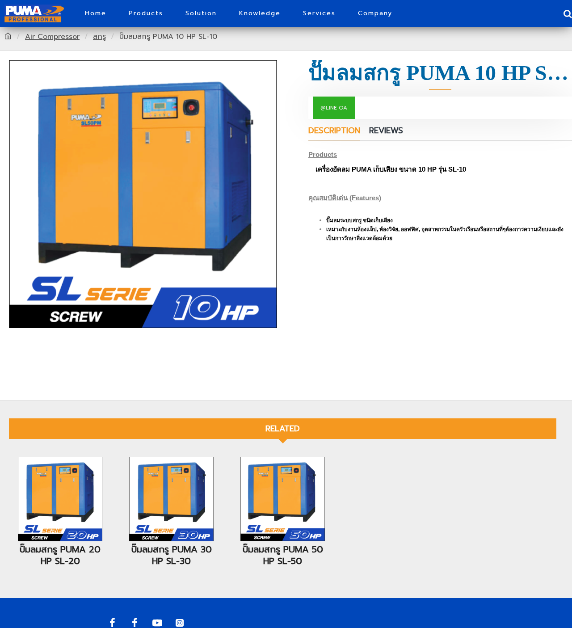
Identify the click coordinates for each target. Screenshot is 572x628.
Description (334, 131)
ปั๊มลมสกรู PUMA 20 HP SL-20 (60, 555)
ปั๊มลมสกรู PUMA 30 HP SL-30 (171, 555)
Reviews (386, 131)
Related (282, 428)
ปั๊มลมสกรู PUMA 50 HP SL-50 (283, 555)
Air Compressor (52, 36)
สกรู (99, 36)
